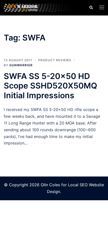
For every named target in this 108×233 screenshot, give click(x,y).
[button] (91, 8)
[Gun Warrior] (42, 7)
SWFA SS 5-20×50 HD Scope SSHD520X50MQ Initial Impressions (50, 85)
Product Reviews (54, 60)
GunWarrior (21, 65)
